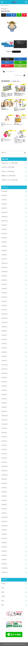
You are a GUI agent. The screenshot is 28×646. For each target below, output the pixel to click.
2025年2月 (4, 254)
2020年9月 (4, 479)
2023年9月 (4, 326)
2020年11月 (5, 470)
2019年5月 (4, 547)
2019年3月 (4, 555)
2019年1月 (4, 563)
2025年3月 (4, 250)
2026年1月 (4, 208)
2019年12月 (5, 517)
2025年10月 (5, 220)
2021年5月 (4, 445)
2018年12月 (5, 568)
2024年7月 (4, 284)
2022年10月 (5, 373)
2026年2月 (4, 204)
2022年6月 (4, 390)
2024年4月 (4, 297)
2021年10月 (5, 424)
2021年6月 (4, 441)
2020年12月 (5, 466)
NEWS (3, 583)
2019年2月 (4, 559)
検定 (3, 600)
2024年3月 (4, 301)
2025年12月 (5, 212)
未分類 (3, 596)
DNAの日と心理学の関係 (8, 167)
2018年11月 (5, 572)
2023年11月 (5, 318)
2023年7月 (4, 335)
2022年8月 (4, 381)
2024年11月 (5, 267)
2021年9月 (4, 428)
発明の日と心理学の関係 (8, 171)
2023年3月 (4, 352)
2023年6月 (4, 339)
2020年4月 (4, 500)
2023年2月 (4, 356)
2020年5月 (4, 496)
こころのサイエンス (13, 644)
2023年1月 (4, 360)
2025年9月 (4, 225)
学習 (3, 587)
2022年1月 (4, 411)
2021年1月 (4, 462)
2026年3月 (4, 199)
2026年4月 (4, 195)
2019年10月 (5, 525)
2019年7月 (4, 538)
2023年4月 (4, 348)
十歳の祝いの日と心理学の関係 (10, 180)
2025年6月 (4, 237)
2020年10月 (5, 475)
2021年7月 (4, 436)
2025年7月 (4, 233)
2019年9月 (4, 530)
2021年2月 (4, 458)
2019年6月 (4, 542)
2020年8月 (4, 483)
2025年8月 (4, 229)
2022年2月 (4, 407)
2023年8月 (4, 331)
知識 (3, 604)
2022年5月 (4, 394)
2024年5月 (4, 292)
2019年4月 (4, 551)
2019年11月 (5, 521)
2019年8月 (4, 534)
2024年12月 (5, 263)
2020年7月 (4, 487)
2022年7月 (4, 386)
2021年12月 (5, 415)
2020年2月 (4, 508)
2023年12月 (5, 314)
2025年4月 (4, 246)
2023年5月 (4, 343)
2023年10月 (5, 322)
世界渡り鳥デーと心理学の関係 (10, 163)
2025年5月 (4, 242)
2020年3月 (4, 504)
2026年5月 (4, 191)
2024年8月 (4, 280)
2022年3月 (4, 403)
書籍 (3, 592)
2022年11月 (5, 369)
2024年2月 (4, 305)
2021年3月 (4, 453)
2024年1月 (4, 309)
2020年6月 (4, 491)
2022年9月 (4, 377)
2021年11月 (5, 419)
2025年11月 (5, 216)
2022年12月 (5, 364)
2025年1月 (4, 259)
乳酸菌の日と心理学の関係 (8, 175)
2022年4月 (4, 398)
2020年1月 (4, 513)
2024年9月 (4, 276)
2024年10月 (5, 271)
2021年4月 (4, 449)
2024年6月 (4, 288)
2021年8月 (4, 432)
